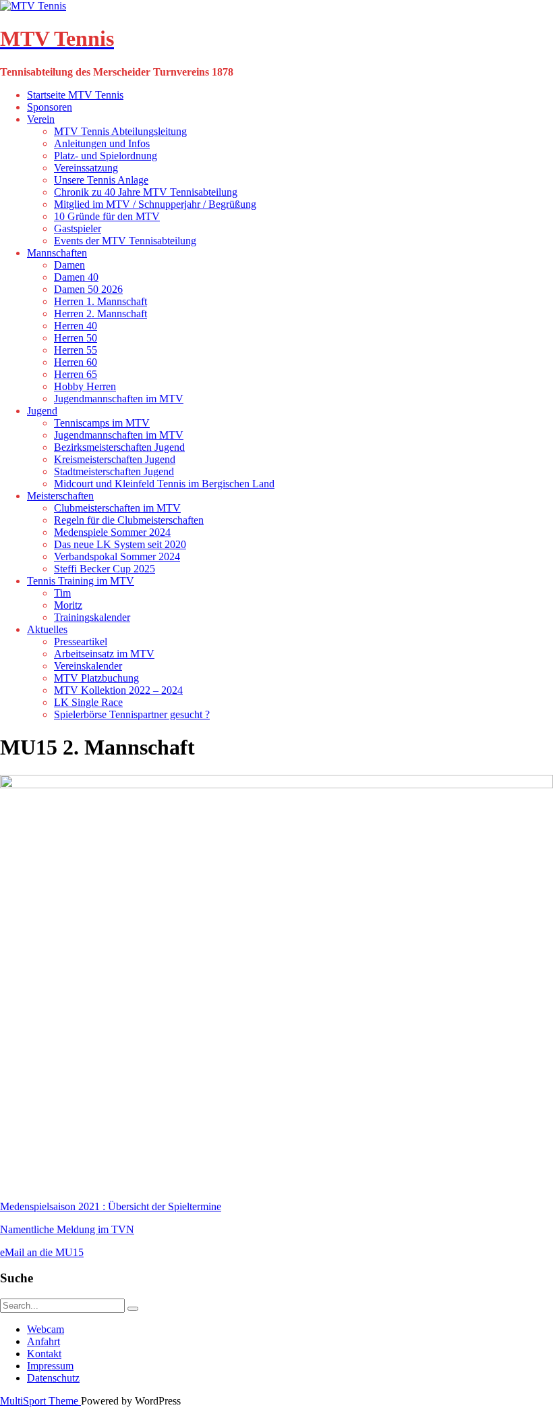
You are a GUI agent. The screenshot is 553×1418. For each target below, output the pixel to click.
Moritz (68, 605)
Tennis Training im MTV (80, 581)
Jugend (42, 410)
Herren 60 (75, 362)
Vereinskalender (88, 666)
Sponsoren (49, 107)
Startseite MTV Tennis (75, 95)
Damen (69, 265)
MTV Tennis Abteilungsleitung (120, 131)
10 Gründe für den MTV (107, 216)
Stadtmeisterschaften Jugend (114, 471)
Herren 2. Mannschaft (100, 313)
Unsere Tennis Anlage (101, 180)
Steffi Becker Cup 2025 (104, 568)
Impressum (50, 1365)
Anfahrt (43, 1341)
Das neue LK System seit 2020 (120, 544)
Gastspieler (77, 228)
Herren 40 (75, 325)
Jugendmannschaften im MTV (118, 398)
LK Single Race (88, 702)
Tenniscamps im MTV (102, 423)
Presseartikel (80, 641)
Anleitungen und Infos (102, 143)
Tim (62, 593)
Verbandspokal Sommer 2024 (117, 556)
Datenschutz (53, 1378)
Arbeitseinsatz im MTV (104, 653)
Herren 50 (75, 338)
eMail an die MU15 (42, 1252)
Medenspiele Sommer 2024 (112, 532)
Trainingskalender (92, 617)
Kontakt (44, 1353)
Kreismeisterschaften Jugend (114, 459)
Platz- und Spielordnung (105, 155)
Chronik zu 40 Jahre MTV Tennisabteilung (145, 192)
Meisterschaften (60, 495)
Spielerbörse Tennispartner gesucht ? (132, 714)
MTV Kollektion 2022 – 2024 (118, 690)
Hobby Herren (85, 386)
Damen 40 (76, 277)
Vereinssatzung (86, 167)
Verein (41, 119)
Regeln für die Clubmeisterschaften (129, 520)
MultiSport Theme (40, 1401)
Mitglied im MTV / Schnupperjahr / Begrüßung (155, 204)
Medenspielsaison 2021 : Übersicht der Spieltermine (110, 1206)
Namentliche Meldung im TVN (67, 1229)
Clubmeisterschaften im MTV (117, 508)
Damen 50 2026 (88, 289)
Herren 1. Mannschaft (100, 301)
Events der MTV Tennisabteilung (125, 240)
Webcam (45, 1329)
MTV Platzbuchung (96, 678)
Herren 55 (75, 350)
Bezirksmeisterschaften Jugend (119, 447)
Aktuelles (47, 629)
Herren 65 (75, 374)
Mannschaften (57, 252)
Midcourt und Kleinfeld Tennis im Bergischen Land (164, 483)
